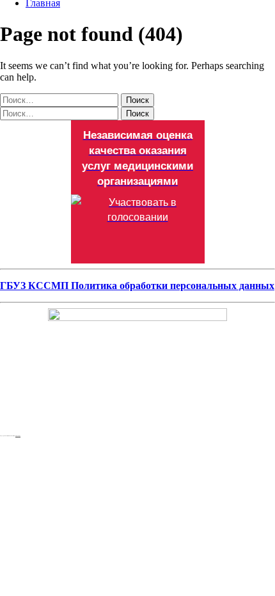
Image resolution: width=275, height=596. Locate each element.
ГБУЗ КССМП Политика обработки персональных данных (137, 285)
